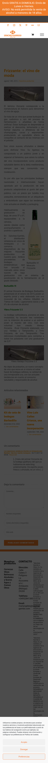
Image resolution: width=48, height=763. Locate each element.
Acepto (24, 742)
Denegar (24, 749)
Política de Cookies (31, 735)
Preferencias (24, 756)
